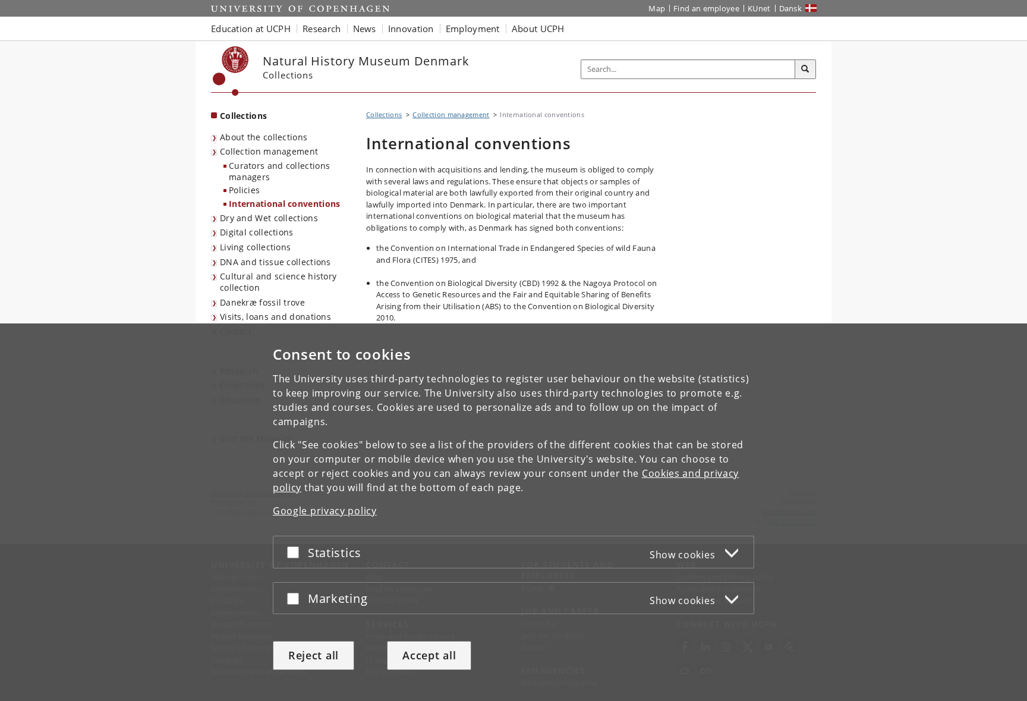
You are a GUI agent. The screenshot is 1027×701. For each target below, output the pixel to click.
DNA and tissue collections (275, 262)
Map (656, 8)
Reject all (313, 655)
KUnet (759, 8)
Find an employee (706, 8)
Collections (243, 115)
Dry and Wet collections (269, 218)
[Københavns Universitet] (231, 71)
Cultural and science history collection (278, 282)
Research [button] (322, 28)
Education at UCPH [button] (251, 28)
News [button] (364, 28)
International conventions (285, 203)
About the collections (263, 137)
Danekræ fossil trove (262, 302)
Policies (244, 190)
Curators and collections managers (279, 171)
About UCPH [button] (538, 28)
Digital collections (257, 232)
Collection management (269, 151)
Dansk (790, 8)
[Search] (805, 69)
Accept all (429, 655)
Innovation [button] (411, 28)
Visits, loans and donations (275, 316)
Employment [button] (473, 28)
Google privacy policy (325, 510)
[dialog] (513, 512)
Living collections (255, 247)
